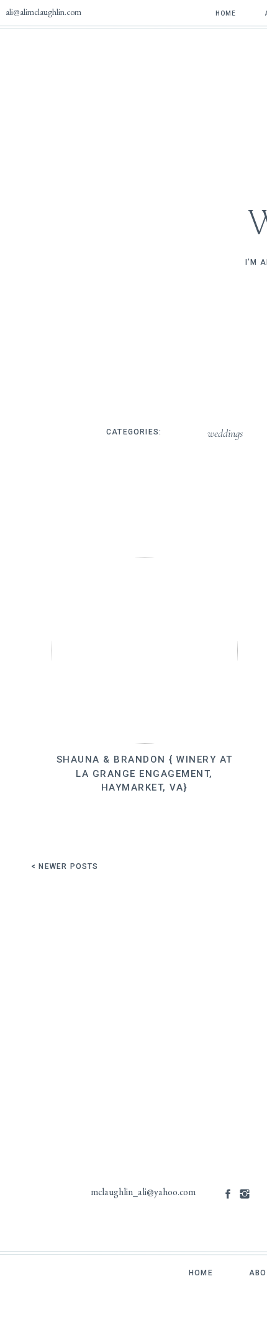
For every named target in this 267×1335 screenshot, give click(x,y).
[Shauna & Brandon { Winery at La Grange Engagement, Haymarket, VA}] (145, 650)
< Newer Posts (65, 866)
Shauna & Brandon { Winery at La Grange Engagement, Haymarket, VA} (145, 773)
